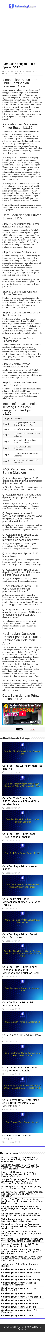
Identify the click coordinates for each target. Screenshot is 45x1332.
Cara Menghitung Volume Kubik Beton (19, 1303)
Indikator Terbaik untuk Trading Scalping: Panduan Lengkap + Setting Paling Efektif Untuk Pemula (21, 1251)
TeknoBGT (11, 1327)
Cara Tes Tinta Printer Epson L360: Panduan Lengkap (19, 835)
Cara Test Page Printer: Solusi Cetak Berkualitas (19, 936)
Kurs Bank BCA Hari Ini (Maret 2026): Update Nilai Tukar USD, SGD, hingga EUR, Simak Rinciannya (21, 1167)
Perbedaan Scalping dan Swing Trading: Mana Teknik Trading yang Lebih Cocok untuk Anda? (20, 1159)
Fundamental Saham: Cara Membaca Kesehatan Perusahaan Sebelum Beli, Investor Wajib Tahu (19, 1174)
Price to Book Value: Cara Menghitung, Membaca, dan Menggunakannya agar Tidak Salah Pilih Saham (22, 1201)
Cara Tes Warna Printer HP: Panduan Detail (18, 1004)
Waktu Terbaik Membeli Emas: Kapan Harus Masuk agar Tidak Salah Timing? (22, 1220)
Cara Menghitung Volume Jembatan (18, 1269)
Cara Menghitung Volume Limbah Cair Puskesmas (19, 1311)
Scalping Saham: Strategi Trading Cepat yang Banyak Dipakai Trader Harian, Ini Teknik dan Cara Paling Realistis (20, 1181)
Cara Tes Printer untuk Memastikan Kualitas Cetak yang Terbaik (21, 902)
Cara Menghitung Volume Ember (16, 1300)
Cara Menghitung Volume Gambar (17, 1315)
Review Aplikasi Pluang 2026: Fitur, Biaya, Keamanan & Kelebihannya (21, 1187)
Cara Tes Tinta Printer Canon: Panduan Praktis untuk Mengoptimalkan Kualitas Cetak (20, 970)
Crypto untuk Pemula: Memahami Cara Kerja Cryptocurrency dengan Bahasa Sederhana (22, 1240)
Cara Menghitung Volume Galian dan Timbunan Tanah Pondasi (18, 1283)
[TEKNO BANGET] (22, 5)
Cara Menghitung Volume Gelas (16, 1276)
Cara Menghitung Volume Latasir (17, 1293)
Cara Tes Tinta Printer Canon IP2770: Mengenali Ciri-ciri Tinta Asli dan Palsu (21, 801)
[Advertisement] (22, 34)
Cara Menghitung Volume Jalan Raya (18, 1307)
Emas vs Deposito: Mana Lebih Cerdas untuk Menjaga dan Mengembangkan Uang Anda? (21, 1208)
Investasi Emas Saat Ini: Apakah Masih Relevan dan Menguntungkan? (19, 1245)
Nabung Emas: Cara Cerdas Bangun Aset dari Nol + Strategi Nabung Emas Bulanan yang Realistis (21, 1226)
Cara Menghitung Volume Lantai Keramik (20, 1272)
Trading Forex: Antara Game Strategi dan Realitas (20, 1265)
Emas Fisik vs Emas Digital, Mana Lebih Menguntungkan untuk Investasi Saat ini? (20, 1214)
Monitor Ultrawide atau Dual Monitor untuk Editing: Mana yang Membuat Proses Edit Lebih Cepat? (21, 1258)
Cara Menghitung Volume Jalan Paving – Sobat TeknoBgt (20, 1289)
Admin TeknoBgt (11, 71)
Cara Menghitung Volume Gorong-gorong (21, 1296)
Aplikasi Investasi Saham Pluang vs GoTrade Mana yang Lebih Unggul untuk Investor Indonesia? (22, 1194)
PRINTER (9, 74)
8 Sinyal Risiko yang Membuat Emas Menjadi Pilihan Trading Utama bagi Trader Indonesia (21, 1233)
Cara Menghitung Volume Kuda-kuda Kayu (21, 1279)
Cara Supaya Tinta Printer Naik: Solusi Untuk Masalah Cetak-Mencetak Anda (20, 1103)
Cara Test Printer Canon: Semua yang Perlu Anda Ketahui (21, 1069)
